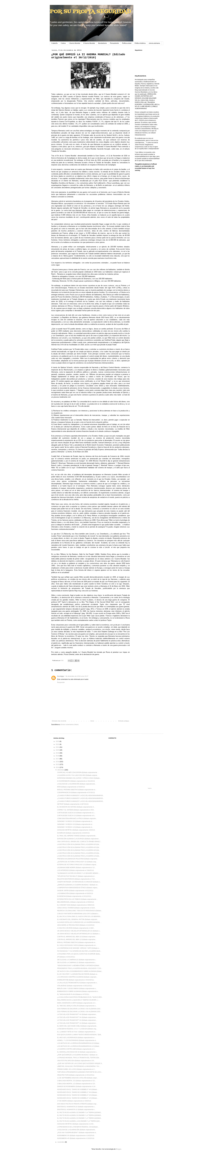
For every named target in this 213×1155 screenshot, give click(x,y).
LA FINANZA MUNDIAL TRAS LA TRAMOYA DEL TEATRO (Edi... (78, 1058)
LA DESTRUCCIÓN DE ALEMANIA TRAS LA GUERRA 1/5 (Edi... (78, 856)
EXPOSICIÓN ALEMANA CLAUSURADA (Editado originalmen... (78, 839)
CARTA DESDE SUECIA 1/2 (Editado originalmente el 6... (76, 815)
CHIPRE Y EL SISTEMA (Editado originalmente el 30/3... (76, 810)
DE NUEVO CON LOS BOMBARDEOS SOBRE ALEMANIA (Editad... (79, 971)
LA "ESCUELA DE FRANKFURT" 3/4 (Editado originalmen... (77, 1017)
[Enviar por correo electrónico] (69, 660)
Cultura (63, 43)
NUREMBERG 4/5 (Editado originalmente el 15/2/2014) (75, 1138)
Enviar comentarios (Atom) (70, 724)
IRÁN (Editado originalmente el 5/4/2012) (71, 787)
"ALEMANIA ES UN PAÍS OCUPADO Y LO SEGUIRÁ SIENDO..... (78, 873)
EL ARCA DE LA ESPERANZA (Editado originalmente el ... (76, 1037)
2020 (58, 750)
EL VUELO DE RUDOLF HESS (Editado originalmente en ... (77, 945)
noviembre (61, 1142)
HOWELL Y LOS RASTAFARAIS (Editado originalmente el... (77, 1040)
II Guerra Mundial (89, 43)
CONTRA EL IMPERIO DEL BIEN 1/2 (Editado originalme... (76, 939)
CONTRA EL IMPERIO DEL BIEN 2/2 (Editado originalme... (76, 937)
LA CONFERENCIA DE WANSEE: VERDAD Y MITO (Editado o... (78, 948)
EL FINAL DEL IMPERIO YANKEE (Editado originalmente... (77, 836)
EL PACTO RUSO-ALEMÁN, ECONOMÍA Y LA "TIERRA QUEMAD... (79, 1112)
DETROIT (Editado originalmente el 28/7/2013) (73, 804)
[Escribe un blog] (71, 660)
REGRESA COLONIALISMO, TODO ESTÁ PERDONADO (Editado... (79, 911)
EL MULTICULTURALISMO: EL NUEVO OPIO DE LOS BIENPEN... (79, 916)
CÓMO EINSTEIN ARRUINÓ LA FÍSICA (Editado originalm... (77, 818)
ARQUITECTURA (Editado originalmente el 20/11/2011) (75, 1075)
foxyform (150, 788)
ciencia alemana (154, 43)
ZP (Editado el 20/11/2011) (66, 957)
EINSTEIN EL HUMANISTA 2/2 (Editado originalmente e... (76, 1107)
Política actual (126, 43)
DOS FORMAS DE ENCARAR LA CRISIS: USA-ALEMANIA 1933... (79, 1009)
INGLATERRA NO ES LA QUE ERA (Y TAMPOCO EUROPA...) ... (78, 1000)
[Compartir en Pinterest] (78, 660)
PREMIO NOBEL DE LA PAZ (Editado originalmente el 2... (76, 1069)
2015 (58, 764)
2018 (58, 756)
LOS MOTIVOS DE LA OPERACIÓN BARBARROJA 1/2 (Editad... (78, 1046)
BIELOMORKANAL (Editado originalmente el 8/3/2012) (75, 902)
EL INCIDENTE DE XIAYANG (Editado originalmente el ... (76, 807)
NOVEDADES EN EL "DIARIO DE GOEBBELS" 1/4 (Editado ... (77, 1098)
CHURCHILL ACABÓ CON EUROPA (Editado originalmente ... (78, 772)
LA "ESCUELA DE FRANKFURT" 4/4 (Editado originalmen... (77, 1014)
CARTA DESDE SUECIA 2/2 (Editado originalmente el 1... (76, 813)
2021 (58, 747)
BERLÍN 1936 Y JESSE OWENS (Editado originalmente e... (77, 988)
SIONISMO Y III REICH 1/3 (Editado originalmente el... (75, 827)
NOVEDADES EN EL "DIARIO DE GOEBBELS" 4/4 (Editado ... (77, 1089)
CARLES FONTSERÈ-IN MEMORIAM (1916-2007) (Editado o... (78, 914)
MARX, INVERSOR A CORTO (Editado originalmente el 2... (76, 1003)
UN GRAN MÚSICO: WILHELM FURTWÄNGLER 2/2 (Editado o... (79, 931)
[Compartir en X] (73, 660)
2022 (58, 744)
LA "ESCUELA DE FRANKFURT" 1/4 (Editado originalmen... (77, 1023)
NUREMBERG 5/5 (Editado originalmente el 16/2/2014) (75, 1135)
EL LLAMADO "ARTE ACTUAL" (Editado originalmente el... (76, 1032)
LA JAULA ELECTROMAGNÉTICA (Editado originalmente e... (77, 983)
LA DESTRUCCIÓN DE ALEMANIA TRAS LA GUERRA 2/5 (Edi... (78, 853)
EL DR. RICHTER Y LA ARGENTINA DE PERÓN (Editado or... (77, 974)
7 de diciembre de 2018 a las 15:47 (76, 676)
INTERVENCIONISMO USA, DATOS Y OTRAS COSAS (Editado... (79, 778)
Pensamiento (114, 43)
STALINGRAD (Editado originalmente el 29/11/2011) (74, 986)
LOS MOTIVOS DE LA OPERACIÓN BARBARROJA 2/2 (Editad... (78, 1043)
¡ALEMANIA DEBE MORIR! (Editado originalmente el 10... (76, 867)
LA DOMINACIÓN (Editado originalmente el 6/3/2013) (75, 893)
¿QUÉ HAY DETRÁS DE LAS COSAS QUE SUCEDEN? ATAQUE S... (80, 1063)
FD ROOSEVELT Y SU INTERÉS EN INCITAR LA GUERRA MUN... (79, 951)
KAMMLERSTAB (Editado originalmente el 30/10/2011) (75, 980)
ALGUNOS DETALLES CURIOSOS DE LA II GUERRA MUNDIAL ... (79, 922)
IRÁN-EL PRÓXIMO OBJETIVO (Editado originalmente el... (76, 790)
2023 (58, 741)
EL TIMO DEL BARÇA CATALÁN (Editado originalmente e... (77, 1006)
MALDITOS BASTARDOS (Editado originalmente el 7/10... (76, 879)
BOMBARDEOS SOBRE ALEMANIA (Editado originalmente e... (78, 991)
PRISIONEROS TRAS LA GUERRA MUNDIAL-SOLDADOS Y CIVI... (79, 968)
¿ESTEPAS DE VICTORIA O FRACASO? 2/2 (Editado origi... (77, 862)
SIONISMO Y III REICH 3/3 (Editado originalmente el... (75, 821)
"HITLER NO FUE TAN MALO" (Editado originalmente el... (76, 876)
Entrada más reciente (59, 721)
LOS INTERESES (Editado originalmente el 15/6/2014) (75, 870)
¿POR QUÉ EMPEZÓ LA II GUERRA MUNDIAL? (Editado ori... (77, 1055)
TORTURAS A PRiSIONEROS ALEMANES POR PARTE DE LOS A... (79, 1072)
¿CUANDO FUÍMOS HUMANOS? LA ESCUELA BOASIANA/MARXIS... (80, 795)
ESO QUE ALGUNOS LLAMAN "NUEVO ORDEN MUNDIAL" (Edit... (79, 1034)
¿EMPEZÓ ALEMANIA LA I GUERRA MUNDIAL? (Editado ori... (78, 885)
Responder (61, 682)
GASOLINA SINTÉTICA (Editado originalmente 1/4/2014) (76, 830)
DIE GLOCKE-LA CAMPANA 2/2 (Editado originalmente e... (76, 960)
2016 (58, 761)
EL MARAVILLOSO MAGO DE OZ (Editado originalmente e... (77, 1052)
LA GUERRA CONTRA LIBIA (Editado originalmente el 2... (76, 1049)
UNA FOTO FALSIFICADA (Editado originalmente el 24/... (76, 1060)
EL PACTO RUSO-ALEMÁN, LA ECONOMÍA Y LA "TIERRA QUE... (79, 1121)
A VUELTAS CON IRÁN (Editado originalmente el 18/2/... (76, 928)
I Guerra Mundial (74, 43)
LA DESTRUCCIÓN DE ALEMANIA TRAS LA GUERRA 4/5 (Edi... (78, 847)
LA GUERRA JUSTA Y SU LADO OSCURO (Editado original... (77, 775)
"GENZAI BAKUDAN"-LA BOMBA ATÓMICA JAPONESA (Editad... (78, 965)
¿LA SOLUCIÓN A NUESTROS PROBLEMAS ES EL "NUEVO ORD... (80, 997)
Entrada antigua (123, 721)
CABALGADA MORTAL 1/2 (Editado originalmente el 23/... (76, 1084)
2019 (58, 753)
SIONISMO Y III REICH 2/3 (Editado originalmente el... (75, 824)
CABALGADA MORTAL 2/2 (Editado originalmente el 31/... (76, 1081)
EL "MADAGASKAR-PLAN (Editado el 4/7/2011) (73, 994)
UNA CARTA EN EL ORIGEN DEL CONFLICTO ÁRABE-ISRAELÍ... (79, 841)
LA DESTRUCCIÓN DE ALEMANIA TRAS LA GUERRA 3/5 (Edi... (78, 850)
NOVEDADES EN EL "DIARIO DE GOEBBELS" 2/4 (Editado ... (77, 1095)
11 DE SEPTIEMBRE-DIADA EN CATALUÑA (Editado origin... (77, 1078)
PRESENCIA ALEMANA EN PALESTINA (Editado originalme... (77, 859)
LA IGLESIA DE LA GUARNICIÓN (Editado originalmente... (76, 784)
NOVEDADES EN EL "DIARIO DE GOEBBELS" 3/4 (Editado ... (77, 1092)
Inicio (92, 721)
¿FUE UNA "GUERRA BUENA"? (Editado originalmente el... (77, 1132)
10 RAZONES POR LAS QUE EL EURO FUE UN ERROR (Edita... (79, 954)
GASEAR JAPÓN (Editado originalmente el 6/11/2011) (75, 890)
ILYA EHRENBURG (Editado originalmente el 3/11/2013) (76, 781)
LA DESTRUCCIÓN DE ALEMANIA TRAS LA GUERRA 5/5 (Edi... (78, 844)
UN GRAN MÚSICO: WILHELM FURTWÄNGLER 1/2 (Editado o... (79, 934)
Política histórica (140, 43)
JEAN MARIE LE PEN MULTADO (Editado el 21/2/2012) (75, 925)
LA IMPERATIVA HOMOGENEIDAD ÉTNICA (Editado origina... (77, 888)
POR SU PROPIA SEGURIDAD (90, 12)
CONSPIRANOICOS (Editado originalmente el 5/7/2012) (76, 792)
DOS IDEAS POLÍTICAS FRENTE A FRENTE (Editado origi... (77, 1104)
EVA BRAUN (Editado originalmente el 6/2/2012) (73, 833)
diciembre (60, 770)
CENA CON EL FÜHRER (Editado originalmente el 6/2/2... (76, 908)
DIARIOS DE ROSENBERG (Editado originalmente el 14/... (76, 1086)
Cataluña (54, 43)
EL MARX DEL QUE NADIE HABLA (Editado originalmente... (77, 1026)
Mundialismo (102, 43)
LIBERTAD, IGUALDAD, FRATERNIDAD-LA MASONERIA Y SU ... (79, 1066)
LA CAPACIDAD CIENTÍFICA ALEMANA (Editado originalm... (77, 977)
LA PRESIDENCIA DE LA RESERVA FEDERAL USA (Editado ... (78, 1127)
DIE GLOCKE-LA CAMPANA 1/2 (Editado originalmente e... (76, 962)
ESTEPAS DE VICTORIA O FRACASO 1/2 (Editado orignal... (77, 864)
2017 (58, 759)
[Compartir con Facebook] (76, 660)
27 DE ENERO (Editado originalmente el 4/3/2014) (74, 1101)
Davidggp (60, 676)
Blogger (118, 1149)
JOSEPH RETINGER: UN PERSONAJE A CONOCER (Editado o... (79, 882)
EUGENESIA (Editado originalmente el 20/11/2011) (74, 896)
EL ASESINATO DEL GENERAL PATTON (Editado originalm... (77, 919)
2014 (58, 767)
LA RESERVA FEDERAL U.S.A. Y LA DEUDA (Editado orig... (77, 1029)
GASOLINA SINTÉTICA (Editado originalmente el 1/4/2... (76, 1124)
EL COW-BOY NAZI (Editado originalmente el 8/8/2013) (75, 905)
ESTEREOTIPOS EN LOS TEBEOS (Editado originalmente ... (77, 899)
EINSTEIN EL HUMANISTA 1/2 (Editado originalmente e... (76, 1109)
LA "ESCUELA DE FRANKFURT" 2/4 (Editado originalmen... (77, 1020)
